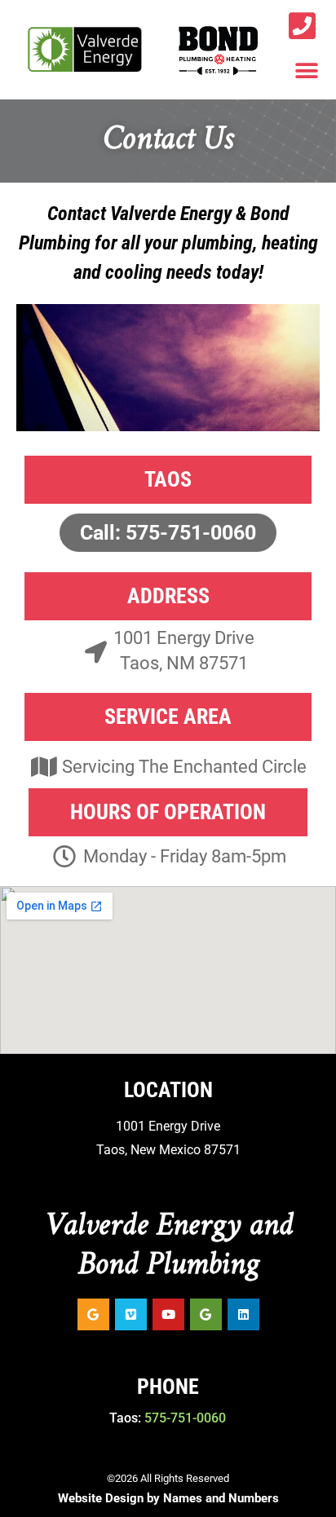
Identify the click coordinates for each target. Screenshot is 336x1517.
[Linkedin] (243, 1314)
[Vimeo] (131, 1314)
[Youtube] (168, 1314)
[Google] (93, 1314)
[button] (307, 70)
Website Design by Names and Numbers (168, 1498)
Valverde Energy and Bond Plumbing (168, 1246)
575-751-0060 (185, 1418)
